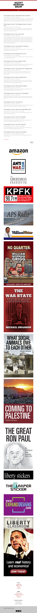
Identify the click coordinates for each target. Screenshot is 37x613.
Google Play (18, 584)
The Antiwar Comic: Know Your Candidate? (16, 93)
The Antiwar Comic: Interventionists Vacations (17, 15)
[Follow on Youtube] (20, 611)
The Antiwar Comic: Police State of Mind (15, 86)
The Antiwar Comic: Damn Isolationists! (15, 77)
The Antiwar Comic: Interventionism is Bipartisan (18, 68)
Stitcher (19, 588)
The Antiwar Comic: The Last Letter (14, 34)
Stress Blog (22, 111)
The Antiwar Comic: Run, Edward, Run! (15, 61)
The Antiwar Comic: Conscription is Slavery (16, 46)
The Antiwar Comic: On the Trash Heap (15, 132)
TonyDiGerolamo (7, 17)
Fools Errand (19, 593)
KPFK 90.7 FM (19, 585)
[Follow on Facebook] (18, 611)
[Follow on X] (16, 611)
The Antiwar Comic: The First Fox (13, 102)
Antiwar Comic (18, 17)
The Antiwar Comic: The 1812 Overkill (15, 117)
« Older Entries (6, 139)
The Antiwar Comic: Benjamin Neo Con (15, 53)
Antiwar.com (19, 595)
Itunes (18, 586)
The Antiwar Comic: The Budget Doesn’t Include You (17, 24)
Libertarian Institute (18, 594)
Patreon (19, 597)
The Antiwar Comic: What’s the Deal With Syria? (17, 109)
